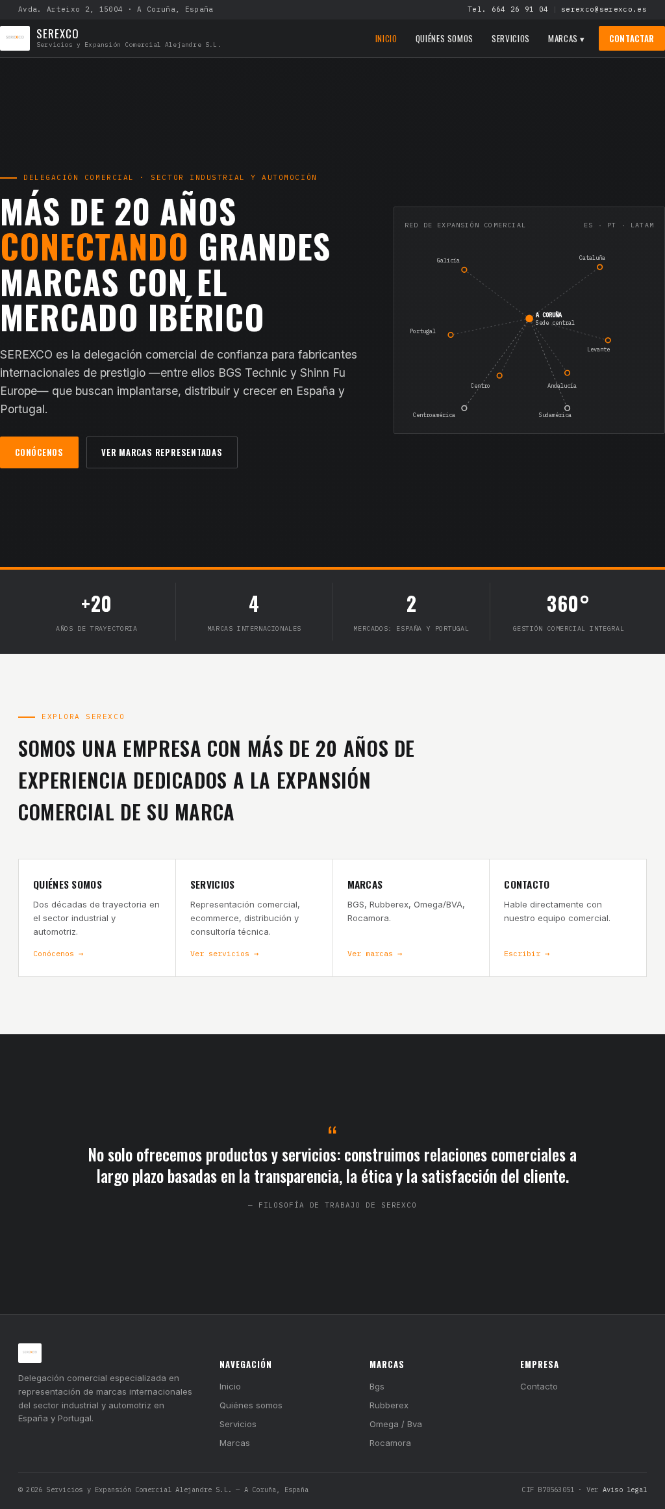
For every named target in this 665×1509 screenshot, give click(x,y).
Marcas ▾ (566, 38)
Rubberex (389, 1405)
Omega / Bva (396, 1424)
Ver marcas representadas (162, 452)
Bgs (377, 1386)
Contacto (539, 1386)
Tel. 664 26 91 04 (508, 9)
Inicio (386, 38)
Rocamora (390, 1443)
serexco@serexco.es (604, 9)
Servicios (511, 38)
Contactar (632, 38)
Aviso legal (625, 1489)
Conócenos (39, 452)
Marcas (235, 1443)
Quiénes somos (444, 38)
